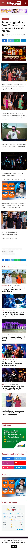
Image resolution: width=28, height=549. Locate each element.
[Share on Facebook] (4, 40)
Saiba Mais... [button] (21, 544)
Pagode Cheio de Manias (8, 254)
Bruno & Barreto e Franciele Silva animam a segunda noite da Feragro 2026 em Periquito (13, 388)
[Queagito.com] (14, 3)
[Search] (25, 3)
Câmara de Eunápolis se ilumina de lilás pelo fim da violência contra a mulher (13, 339)
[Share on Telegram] (23, 40)
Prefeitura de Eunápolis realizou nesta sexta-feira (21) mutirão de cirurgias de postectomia (13, 314)
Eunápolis (4, 251)
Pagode (11, 251)
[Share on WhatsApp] (17, 40)
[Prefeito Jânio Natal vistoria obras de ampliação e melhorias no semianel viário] (14, 276)
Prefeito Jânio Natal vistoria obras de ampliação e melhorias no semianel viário (13, 289)
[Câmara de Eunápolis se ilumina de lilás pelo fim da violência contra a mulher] (14, 326)
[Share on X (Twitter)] (11, 40)
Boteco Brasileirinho (7, 249)
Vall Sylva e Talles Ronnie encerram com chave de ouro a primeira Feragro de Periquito (14, 363)
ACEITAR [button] (14, 546)
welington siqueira (10, 34)
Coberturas (5, 18)
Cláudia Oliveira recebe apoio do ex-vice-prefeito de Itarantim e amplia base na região (13, 413)
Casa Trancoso (17, 249)
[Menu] (3, 3)
